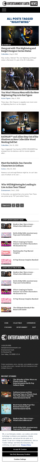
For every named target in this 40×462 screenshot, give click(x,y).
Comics (3, 169)
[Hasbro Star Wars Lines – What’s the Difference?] (6, 228)
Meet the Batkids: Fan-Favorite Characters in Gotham (16, 164)
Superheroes (31, 323)
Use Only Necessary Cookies (20, 454)
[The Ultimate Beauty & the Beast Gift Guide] (6, 311)
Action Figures (6, 98)
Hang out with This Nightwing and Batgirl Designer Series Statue (18, 49)
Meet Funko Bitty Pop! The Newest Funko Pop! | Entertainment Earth (24, 407)
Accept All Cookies (20, 449)
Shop (34, 327)
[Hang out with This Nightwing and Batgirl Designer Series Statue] (20, 45)
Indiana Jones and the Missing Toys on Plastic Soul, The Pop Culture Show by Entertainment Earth (25, 395)
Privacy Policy (26, 445)
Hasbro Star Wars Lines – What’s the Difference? (23, 225)
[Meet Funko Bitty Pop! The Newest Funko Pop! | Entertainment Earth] (6, 414)
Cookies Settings (20, 459)
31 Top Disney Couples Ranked (25, 260)
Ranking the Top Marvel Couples (23, 252)
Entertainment (5, 190)
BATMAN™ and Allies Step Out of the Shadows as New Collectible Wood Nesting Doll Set (19, 139)
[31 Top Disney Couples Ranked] (6, 264)
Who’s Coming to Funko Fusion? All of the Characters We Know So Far (25, 244)
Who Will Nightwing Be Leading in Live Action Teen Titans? (18, 186)
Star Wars (8, 327)
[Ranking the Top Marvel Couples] (6, 255)
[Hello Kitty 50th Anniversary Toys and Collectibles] (6, 237)
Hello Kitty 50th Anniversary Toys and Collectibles (25, 234)
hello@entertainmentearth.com (11, 348)
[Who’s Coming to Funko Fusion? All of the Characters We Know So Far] (6, 246)
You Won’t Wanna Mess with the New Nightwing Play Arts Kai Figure (20, 94)
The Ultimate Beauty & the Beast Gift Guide (23, 309)
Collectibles (5, 54)
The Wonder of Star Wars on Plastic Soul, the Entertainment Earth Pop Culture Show (25, 382)
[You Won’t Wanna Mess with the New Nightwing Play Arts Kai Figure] (20, 89)
